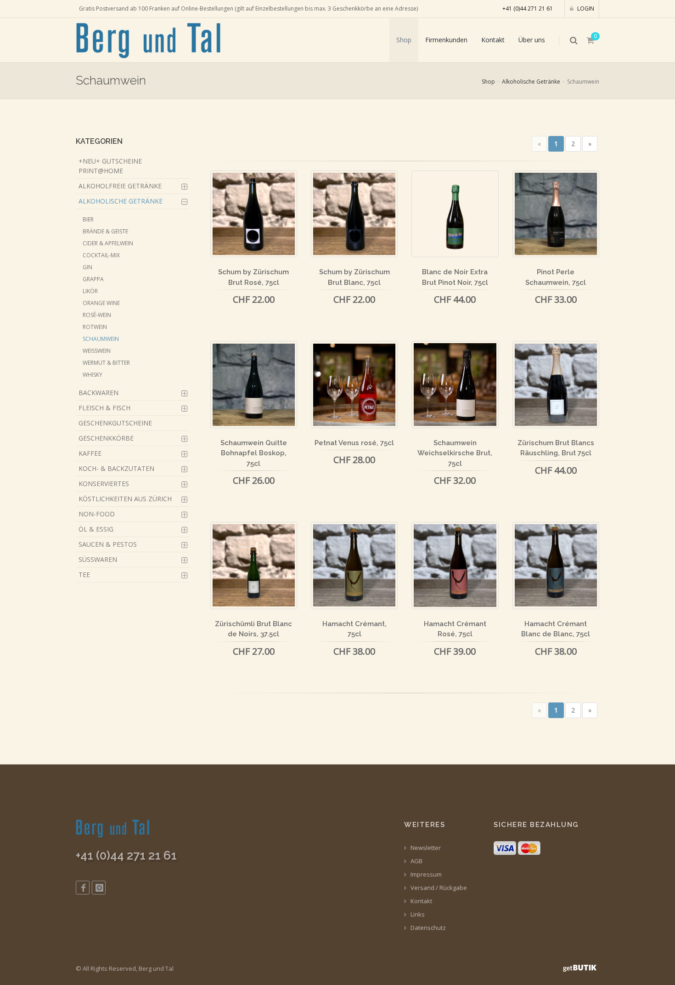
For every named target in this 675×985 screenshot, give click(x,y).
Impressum (425, 874)
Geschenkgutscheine (115, 423)
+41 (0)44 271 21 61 (527, 8)
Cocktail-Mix (101, 255)
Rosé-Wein (97, 315)
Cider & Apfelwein (108, 243)
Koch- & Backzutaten (116, 468)
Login (585, 8)
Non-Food (97, 513)
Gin (87, 267)
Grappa (93, 279)
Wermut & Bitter (106, 363)
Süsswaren (98, 559)
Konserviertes (104, 483)
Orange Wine (101, 303)
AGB (415, 861)
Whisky (92, 375)
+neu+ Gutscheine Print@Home (110, 166)
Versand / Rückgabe (438, 888)
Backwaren (98, 392)
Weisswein (97, 351)
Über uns (531, 39)
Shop (403, 39)
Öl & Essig (96, 529)
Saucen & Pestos (108, 544)
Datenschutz (427, 928)
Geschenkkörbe (106, 438)
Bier (88, 219)
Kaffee (90, 453)
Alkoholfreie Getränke (120, 185)
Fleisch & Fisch (104, 407)
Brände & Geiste (105, 231)
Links (417, 914)
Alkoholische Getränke (531, 81)
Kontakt (493, 39)
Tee (84, 574)
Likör (90, 291)
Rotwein (95, 327)
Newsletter (425, 848)
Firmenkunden (446, 39)
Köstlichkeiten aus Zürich (125, 498)
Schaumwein (101, 339)
